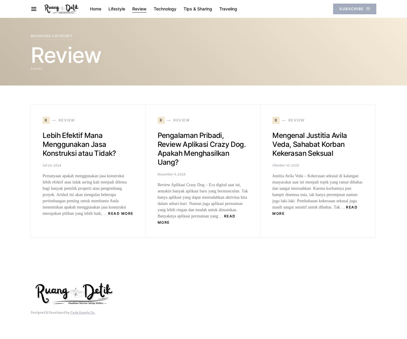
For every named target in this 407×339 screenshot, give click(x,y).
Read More (120, 213)
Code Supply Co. (82, 312)
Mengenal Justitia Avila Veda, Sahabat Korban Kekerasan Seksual (309, 144)
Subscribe (351, 9)
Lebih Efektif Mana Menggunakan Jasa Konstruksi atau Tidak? (79, 144)
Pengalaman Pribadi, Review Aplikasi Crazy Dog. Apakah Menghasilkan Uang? (202, 149)
